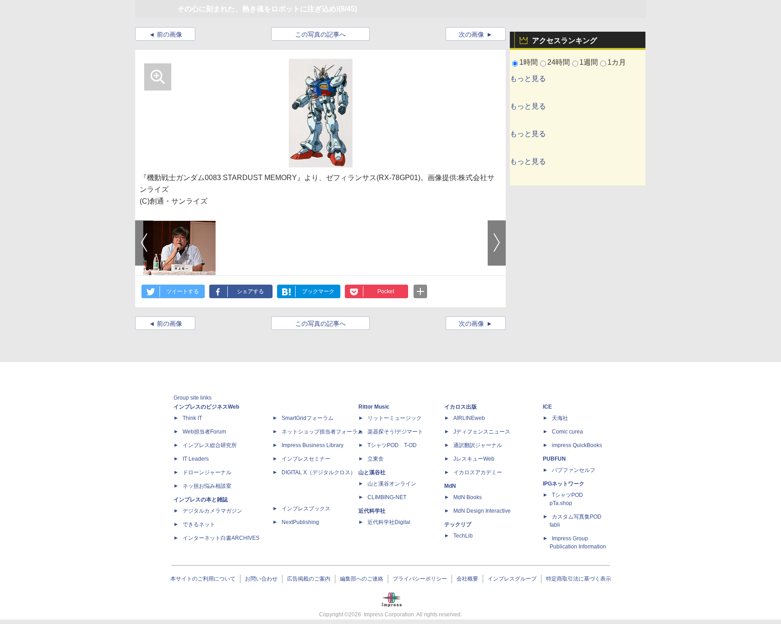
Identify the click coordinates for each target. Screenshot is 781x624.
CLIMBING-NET (386, 497)
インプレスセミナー (306, 459)
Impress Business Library (312, 445)
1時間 (528, 62)
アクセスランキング (564, 40)
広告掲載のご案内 (308, 579)
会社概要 (467, 579)
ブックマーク (318, 291)
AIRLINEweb (469, 418)
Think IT (192, 418)
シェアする (250, 291)
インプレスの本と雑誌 (201, 499)
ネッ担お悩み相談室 (207, 486)
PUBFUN (554, 459)
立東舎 (375, 459)
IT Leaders (196, 459)
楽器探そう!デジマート (395, 432)
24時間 (558, 62)
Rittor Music (374, 407)
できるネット (199, 524)
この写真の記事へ (320, 34)
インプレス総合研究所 (210, 445)
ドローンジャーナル (207, 472)
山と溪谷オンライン (391, 484)
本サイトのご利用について (202, 579)
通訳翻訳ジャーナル (477, 445)
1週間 (588, 62)
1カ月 (616, 62)
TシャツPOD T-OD (392, 445)
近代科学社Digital (388, 522)
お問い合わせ (261, 579)
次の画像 (471, 34)
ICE (547, 407)
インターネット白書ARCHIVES (221, 538)
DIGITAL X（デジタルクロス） (319, 472)
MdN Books (467, 497)
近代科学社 (372, 511)
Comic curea (567, 432)
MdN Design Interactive (482, 511)
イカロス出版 (460, 407)
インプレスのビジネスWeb (206, 407)
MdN (450, 486)
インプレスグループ (512, 579)
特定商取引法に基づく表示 (578, 579)
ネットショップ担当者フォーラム (322, 432)
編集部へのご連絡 (361, 579)
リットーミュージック (394, 418)
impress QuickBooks (577, 445)
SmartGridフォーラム (308, 418)
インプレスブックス (306, 508)
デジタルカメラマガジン (212, 511)
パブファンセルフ (573, 470)
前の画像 (169, 34)
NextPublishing (300, 522)
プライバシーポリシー (420, 579)
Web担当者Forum (204, 432)
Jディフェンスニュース (481, 432)
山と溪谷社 (372, 472)
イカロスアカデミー (477, 472)
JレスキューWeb (473, 459)
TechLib (463, 536)
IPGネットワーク (563, 484)
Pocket (385, 291)
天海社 (560, 418)
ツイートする (182, 291)
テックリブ (457, 524)
